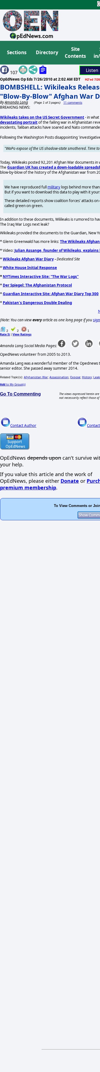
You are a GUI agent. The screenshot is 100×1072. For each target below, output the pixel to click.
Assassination (59, 377)
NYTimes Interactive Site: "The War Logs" (41, 276)
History (87, 377)
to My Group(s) (13, 384)
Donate (70, 480)
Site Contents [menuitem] (75, 52)
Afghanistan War (36, 377)
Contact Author (23, 425)
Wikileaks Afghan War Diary (28, 259)
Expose (75, 377)
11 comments (72, 103)
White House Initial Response (30, 267)
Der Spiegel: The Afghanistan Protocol (37, 285)
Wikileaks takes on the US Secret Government (42, 117)
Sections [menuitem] (16, 52)
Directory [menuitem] (47, 52)
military (54, 187)
